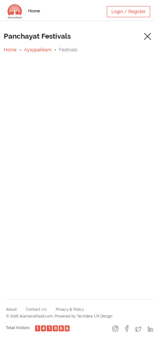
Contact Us (36, 309)
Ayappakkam (38, 49)
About (11, 309)
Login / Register (128, 11)
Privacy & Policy (70, 309)
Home (34, 11)
